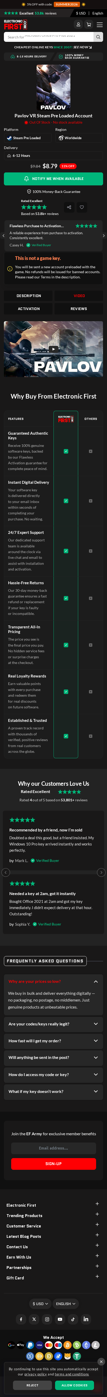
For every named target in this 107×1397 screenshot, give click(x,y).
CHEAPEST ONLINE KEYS (51, 47)
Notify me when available (58, 178)
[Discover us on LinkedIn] (86, 1319)
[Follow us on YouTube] (60, 1319)
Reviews (79, 308)
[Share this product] (69, 207)
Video (79, 295)
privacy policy (35, 1374)
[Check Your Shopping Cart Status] (88, 24)
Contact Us (17, 1247)
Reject (32, 1385)
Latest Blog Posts (23, 1236)
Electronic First (21, 1205)
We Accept (53, 1337)
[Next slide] (103, 235)
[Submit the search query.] (98, 37)
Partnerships (18, 1268)
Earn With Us (18, 1257)
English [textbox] (97, 13)
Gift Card (15, 1278)
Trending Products (24, 1216)
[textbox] (81, 13)
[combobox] (81, 13)
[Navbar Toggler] (100, 24)
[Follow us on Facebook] (21, 1319)
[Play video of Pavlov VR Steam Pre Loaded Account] (53, 349)
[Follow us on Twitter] (34, 1319)
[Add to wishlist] (82, 207)
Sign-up (53, 1164)
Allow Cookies (75, 1385)
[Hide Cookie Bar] (101, 1362)
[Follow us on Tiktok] (73, 1319)
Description (29, 295)
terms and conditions (72, 1374)
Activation (29, 308)
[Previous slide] (5, 872)
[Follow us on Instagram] (47, 1319)
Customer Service (23, 1226)
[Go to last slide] (3, 235)
